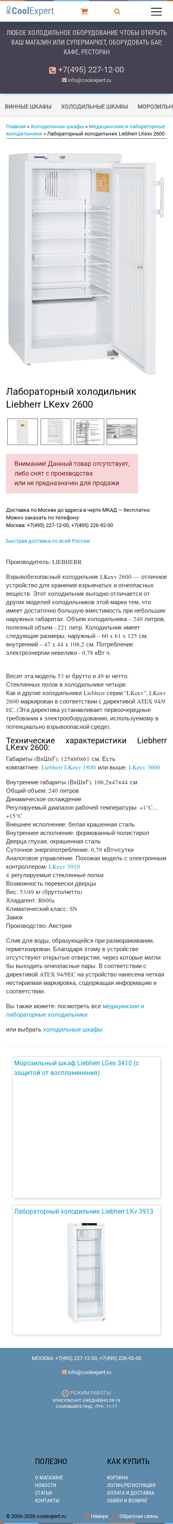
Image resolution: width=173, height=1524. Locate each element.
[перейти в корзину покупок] (85, 11)
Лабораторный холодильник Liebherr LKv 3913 (83, 1211)
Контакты (47, 1500)
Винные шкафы (28, 106)
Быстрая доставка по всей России (48, 541)
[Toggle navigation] (156, 11)
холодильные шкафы (73, 1029)
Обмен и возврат (127, 1500)
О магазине (49, 1478)
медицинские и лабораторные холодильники (75, 1010)
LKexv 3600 (144, 767)
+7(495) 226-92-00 (120, 1358)
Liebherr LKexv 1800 (68, 767)
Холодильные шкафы (94, 106)
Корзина (117, 1478)
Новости (45, 1485)
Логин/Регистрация (131, 1485)
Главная (16, 126)
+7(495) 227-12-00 (91, 69)
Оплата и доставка (130, 1493)
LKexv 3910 (64, 866)
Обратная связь (138, 1516)
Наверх (99, 1516)
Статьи (43, 1493)
